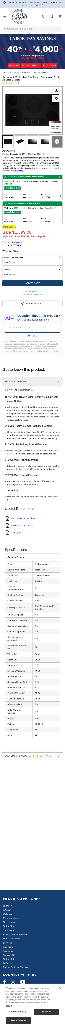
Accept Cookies (18, 1020)
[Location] (43, 16)
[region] (32, 1005)
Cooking (15, 72)
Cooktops (26, 72)
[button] (4, 16)
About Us (8, 951)
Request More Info (34, 303)
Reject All (46, 1012)
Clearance (8, 931)
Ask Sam (33, 335)
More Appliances (12, 918)
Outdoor (7, 914)
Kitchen (5, 72)
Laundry (7, 906)
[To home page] (19, 17)
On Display (9, 922)
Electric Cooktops (41, 72)
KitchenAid (18, 242)
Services (7, 943)
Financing (8, 947)
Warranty (16, 532)
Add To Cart (32, 283)
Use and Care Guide (22, 525)
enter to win (49, 65)
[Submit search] (57, 29)
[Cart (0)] (60, 16)
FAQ (5, 963)
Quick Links (9, 959)
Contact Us (9, 955)
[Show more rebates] (60, 196)
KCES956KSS (16, 245)
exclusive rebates (31, 65)
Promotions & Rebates (15, 935)
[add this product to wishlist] (56, 98)
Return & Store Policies (15, 967)
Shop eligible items (12, 188)
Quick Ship (9, 926)
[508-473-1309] (51, 16)
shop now (14, 65)
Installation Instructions (23, 518)
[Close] (60, 988)
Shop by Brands (11, 939)
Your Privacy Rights (16, 1012)
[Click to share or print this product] (56, 91)
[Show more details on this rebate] (59, 176)
